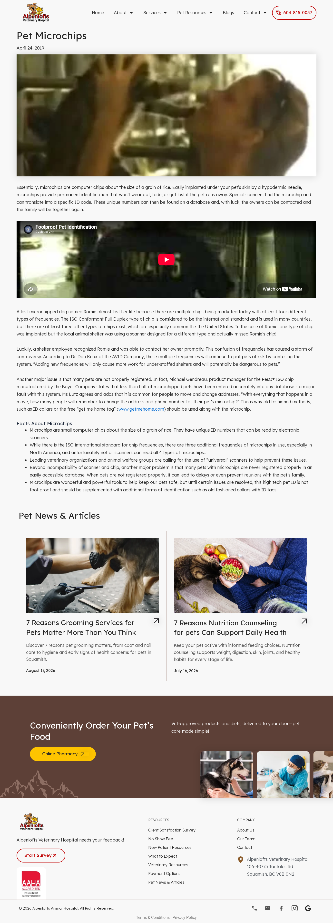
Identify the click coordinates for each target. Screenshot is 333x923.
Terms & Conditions (153, 917)
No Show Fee (160, 838)
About (120, 12)
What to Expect (162, 856)
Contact (252, 12)
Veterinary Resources (168, 864)
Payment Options (164, 873)
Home (98, 12)
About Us (246, 830)
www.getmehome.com (141, 409)
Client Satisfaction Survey (172, 830)
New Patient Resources (170, 847)
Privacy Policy (185, 917)
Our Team (246, 838)
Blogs (228, 12)
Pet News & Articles (166, 882)
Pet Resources (191, 12)
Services (152, 12)
